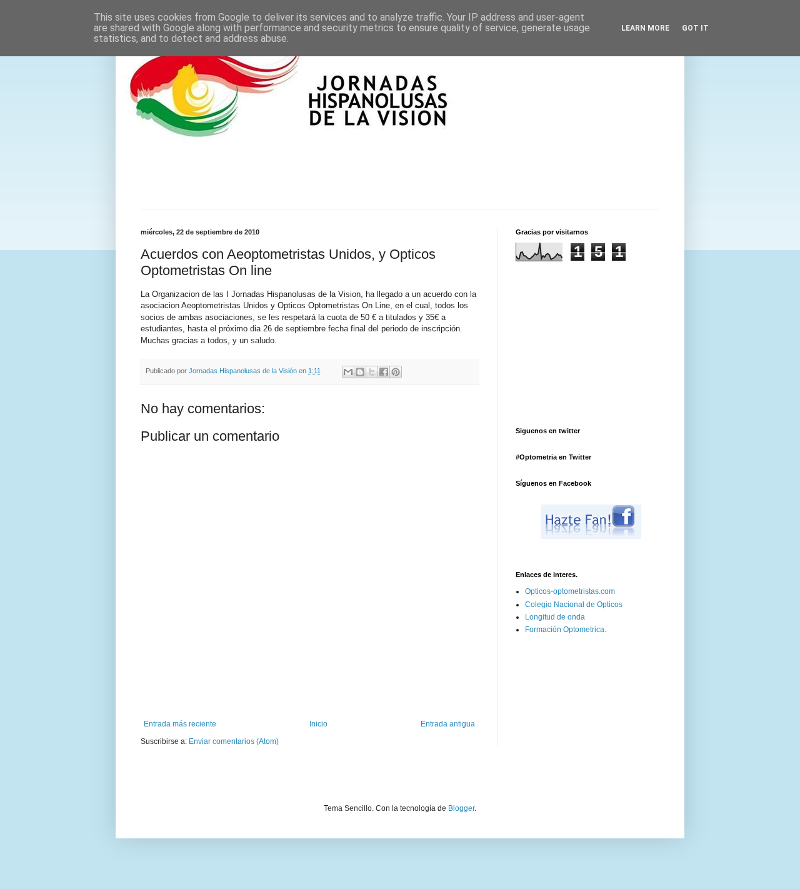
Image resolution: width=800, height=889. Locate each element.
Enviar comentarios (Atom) (234, 741)
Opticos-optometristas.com (570, 591)
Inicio (318, 724)
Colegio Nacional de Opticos (573, 604)
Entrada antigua (448, 724)
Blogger (461, 808)
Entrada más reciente (180, 724)
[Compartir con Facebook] (384, 372)
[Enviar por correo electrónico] (348, 372)
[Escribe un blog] (360, 372)
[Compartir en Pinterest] (395, 372)
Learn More (645, 28)
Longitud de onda (555, 617)
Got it (695, 28)
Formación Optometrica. (565, 629)
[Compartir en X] (372, 372)
